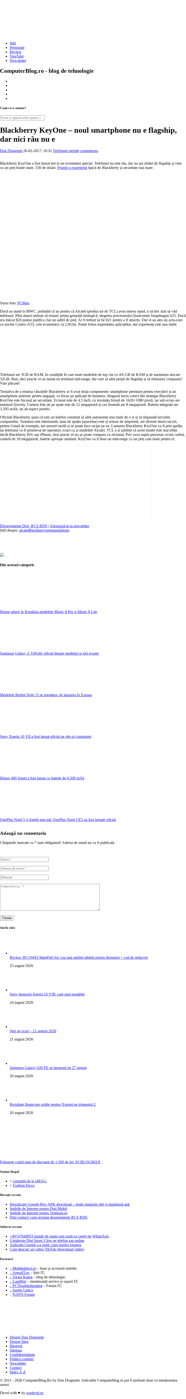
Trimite (7, 918)
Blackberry (37, 530)
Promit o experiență (72, 168)
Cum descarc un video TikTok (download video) (47, 1249)
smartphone (60, 530)
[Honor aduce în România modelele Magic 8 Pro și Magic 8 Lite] (36, 607)
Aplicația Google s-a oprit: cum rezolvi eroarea (45, 1245)
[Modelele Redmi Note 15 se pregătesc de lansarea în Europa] (36, 691)
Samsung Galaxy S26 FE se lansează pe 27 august (48, 1068)
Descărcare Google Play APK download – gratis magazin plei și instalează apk (70, 1204)
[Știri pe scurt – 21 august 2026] (19, 1027)
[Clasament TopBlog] (93, 1316)
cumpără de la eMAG (29, 1181)
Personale (17, 47)
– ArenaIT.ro (19, 1273)
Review (16, 52)
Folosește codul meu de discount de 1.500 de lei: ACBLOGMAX (50, 1162)
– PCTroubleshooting (26, 1286)
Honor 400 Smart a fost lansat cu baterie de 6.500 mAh (42, 778)
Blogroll (16, 1346)
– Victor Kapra (21, 1277)
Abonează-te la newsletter (69, 526)
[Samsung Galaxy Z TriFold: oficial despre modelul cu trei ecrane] (36, 649)
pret (49, 530)
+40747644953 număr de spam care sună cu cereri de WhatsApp (59, 1236)
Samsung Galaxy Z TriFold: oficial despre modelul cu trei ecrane (49, 653)
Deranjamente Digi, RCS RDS (23, 526)
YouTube (17, 56)
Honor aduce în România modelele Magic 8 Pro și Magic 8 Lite (48, 612)
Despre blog (19, 1342)
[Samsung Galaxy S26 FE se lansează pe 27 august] (19, 1063)
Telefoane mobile (66, 151)
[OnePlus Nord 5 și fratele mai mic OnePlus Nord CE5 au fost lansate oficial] (36, 815)
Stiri (13, 43)
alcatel (24, 530)
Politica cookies (22, 1359)
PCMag (23, 303)
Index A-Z (18, 1372)
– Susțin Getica (21, 1290)
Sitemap (16, 1350)
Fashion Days (23, 1185)
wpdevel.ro (34, 1393)
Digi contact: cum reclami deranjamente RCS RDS (48, 1217)
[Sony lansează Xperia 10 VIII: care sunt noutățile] (19, 990)
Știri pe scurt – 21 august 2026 (33, 1031)
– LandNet (18, 1281)
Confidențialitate (22, 1355)
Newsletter (18, 61)
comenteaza (89, 151)
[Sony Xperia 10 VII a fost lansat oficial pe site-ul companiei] (36, 732)
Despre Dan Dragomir (27, 1337)
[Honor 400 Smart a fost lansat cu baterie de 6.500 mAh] (36, 774)
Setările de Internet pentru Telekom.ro (38, 1213)
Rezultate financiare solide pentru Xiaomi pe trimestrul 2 (53, 1104)
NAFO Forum (24, 1294)
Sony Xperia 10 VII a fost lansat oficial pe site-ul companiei (45, 736)
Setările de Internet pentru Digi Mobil (38, 1209)
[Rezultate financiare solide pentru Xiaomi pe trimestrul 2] (19, 1100)
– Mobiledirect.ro (23, 1268)
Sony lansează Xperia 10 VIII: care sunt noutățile (47, 994)
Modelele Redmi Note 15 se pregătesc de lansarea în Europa (46, 695)
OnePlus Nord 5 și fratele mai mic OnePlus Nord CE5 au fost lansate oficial (58, 820)
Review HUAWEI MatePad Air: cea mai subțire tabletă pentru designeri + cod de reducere (79, 957)
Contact (16, 1368)
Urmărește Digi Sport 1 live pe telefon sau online (47, 1240)
